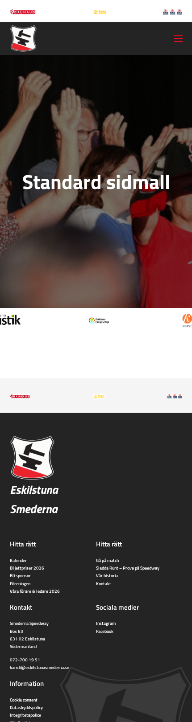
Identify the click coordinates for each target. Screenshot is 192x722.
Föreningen (20, 583)
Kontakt (103, 583)
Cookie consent (24, 699)
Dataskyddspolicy (26, 707)
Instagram (106, 623)
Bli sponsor (20, 575)
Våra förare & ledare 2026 (35, 591)
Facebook (104, 631)
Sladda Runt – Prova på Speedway (127, 567)
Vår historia (107, 575)
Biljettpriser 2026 (27, 567)
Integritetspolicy (25, 714)
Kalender (18, 560)
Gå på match (107, 560)
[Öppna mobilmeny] (178, 38)
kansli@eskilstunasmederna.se (39, 667)
